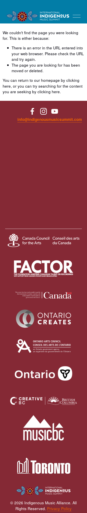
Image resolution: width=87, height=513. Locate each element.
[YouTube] (54, 111)
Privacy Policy (59, 508)
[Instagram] (43, 111)
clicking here (48, 91)
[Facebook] (32, 111)
